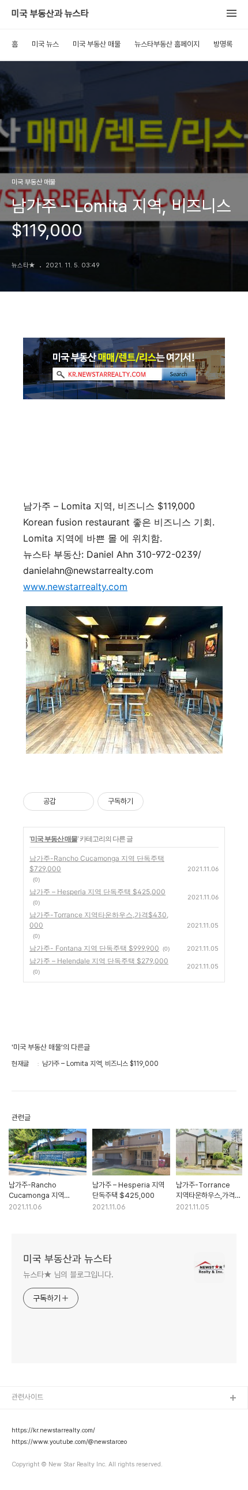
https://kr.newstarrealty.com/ (53, 1430)
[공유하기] (66, 801)
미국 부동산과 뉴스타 (50, 14)
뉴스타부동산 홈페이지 (167, 44)
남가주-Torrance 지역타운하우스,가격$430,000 (98, 919)
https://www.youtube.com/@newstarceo (69, 1442)
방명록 (222, 44)
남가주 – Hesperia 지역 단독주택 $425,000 (97, 891)
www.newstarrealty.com (75, 586)
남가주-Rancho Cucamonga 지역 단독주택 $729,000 (96, 863)
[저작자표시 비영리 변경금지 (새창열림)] (159, 801)
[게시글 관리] (81, 801)
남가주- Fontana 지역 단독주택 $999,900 (94, 948)
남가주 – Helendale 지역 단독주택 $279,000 (98, 960)
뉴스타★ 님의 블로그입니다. (68, 1274)
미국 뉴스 (45, 44)
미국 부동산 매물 (97, 44)
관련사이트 (27, 1397)
